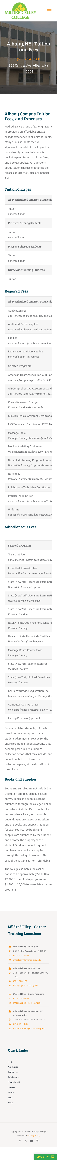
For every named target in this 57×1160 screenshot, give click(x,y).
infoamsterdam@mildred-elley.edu (29, 1028)
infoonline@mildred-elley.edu (27, 1002)
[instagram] (37, 1141)
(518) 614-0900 (28, 59)
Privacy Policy (33, 1135)
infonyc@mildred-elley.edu (25, 985)
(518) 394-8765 (21, 1024)
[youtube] (31, 1141)
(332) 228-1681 (21, 981)
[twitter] (25, 1141)
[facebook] (20, 1141)
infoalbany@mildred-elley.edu (27, 959)
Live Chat (43, 1157)
